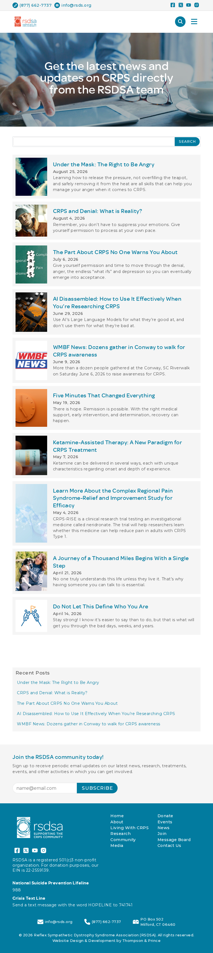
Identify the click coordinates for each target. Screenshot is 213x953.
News (164, 827)
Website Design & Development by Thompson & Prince (106, 941)
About (116, 821)
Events (165, 821)
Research (120, 833)
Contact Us (169, 845)
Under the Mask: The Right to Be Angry (58, 682)
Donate (165, 815)
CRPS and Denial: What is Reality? (52, 692)
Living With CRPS (129, 827)
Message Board (174, 839)
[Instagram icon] (196, 5)
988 (16, 889)
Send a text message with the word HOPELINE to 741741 (72, 904)
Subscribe (97, 788)
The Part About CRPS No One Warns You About (67, 703)
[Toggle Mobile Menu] (194, 21)
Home (117, 815)
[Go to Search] (180, 21)
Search (187, 141)
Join (162, 833)
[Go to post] (106, 177)
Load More (106, 647)
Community (123, 839)
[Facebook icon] (173, 5)
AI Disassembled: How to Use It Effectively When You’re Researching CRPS (96, 713)
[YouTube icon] (188, 5)
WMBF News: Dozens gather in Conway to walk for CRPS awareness (88, 723)
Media (116, 845)
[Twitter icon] (181, 5)
